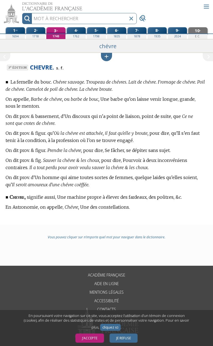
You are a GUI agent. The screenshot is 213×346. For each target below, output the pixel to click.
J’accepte (89, 338)
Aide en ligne (106, 283)
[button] (106, 57)
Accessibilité (106, 300)
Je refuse (123, 338)
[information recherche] (27, 18)
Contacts (106, 309)
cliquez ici (110, 327)
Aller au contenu (21, 5)
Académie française (106, 275)
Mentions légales (107, 292)
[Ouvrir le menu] (206, 6)
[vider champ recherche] (131, 18)
